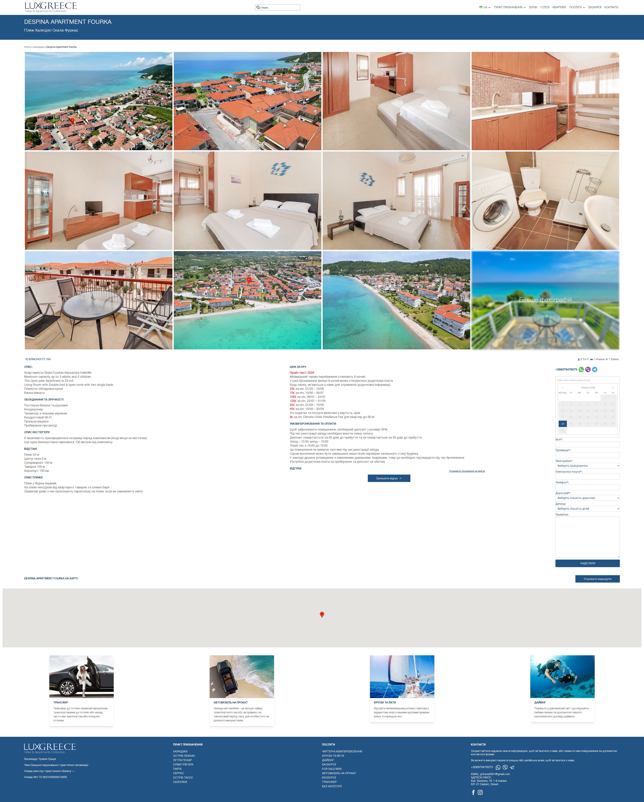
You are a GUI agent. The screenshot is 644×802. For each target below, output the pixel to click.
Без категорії (332, 786)
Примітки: (562, 514)
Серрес (178, 773)
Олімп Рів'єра (183, 765)
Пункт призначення (508, 7)
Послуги (575, 7)
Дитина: (560, 504)
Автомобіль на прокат (339, 773)
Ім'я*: (559, 439)
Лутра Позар (182, 760)
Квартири (559, 7)
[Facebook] (473, 792)
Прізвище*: (563, 450)
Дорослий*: (563, 493)
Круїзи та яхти (333, 756)
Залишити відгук (387, 478)
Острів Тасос (183, 778)
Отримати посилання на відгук (467, 471)
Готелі (545, 7)
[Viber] (505, 767)
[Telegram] (512, 767)
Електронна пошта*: (568, 471)
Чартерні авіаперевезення (342, 752)
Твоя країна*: (564, 461)
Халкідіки (38, 46)
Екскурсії (595, 7)
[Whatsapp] (498, 767)
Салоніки (180, 782)
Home (27, 46)
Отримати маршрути (597, 579)
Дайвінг (328, 760)
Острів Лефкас (184, 756)
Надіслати (587, 563)
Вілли (533, 7)
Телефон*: (562, 482)
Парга (177, 769)
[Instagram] (480, 792)
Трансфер (329, 782)
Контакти (611, 7)
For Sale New (332, 769)
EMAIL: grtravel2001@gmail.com (490, 774)
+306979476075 (566, 369)
